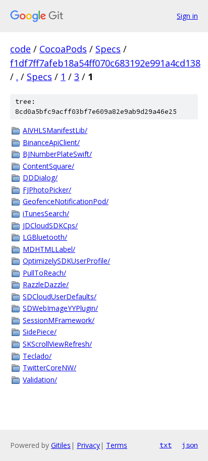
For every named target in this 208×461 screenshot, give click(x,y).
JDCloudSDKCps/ (50, 225)
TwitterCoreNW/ (49, 367)
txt (166, 444)
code (20, 49)
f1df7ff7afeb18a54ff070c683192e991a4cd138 (105, 63)
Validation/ (40, 379)
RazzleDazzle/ (46, 284)
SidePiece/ (40, 332)
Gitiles (61, 445)
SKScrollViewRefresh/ (57, 344)
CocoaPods (63, 49)
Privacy (88, 445)
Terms (116, 445)
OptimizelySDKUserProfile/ (66, 261)
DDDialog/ (40, 177)
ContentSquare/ (48, 166)
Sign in (187, 16)
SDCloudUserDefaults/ (59, 296)
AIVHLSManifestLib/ (55, 130)
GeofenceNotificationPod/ (66, 201)
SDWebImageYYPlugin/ (60, 308)
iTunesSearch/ (46, 213)
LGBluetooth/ (45, 237)
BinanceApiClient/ (51, 142)
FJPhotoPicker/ (47, 189)
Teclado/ (37, 356)
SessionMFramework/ (58, 320)
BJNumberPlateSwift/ (57, 154)
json (190, 444)
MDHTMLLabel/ (49, 249)
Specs (108, 49)
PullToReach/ (44, 273)
